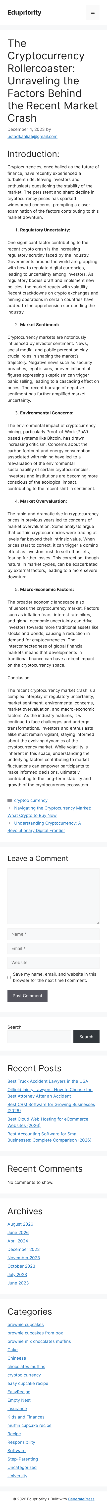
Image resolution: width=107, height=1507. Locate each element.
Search (14, 1027)
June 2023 (18, 1283)
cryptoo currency (31, 800)
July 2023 (17, 1274)
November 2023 (23, 1257)
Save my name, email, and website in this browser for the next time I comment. (54, 977)
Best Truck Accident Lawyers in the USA (47, 1081)
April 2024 (17, 1240)
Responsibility (21, 1442)
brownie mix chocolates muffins (39, 1341)
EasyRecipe (18, 1391)
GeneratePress (81, 1499)
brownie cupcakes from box (35, 1332)
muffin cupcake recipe (29, 1425)
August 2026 (20, 1224)
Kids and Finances (26, 1417)
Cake (12, 1349)
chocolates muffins (26, 1366)
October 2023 (21, 1266)
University (17, 1475)
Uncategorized (22, 1467)
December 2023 (23, 1249)
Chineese (16, 1358)
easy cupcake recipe (27, 1383)
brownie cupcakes (25, 1324)
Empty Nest (19, 1400)
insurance (17, 1408)
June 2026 (18, 1232)
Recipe (14, 1433)
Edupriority (24, 12)
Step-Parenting (22, 1459)
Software (16, 1450)
